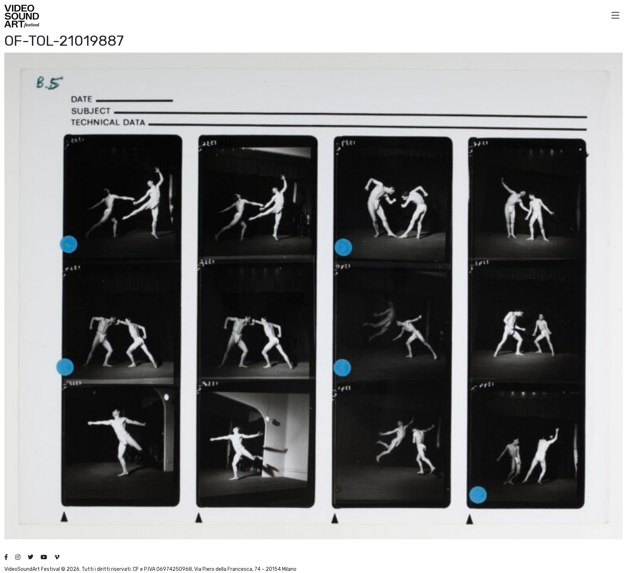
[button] (615, 16)
